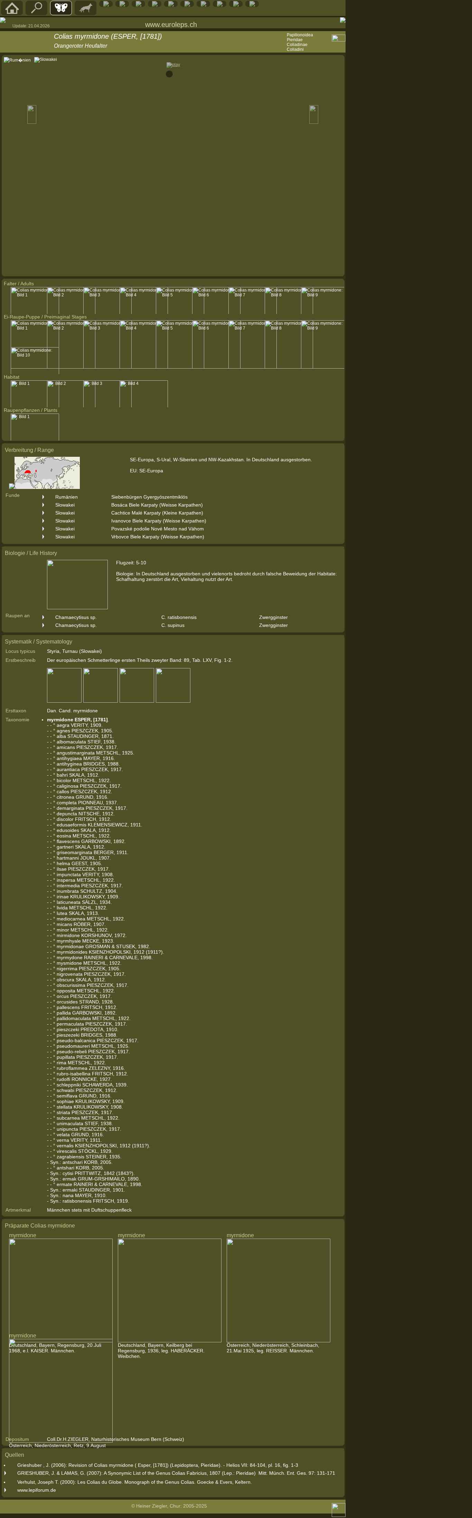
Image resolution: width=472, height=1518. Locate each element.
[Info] (252, 5)
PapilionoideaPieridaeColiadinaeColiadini (300, 42)
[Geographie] (187, 5)
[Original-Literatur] (236, 5)
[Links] (220, 5)
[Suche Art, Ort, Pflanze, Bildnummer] (37, 13)
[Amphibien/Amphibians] (122, 5)
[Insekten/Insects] (155, 5)
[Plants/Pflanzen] (171, 5)
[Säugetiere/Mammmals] (86, 13)
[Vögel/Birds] (138, 5)
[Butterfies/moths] (61, 13)
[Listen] (203, 5)
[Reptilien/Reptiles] (106, 5)
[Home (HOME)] (12, 13)
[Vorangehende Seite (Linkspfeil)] (3, 20)
